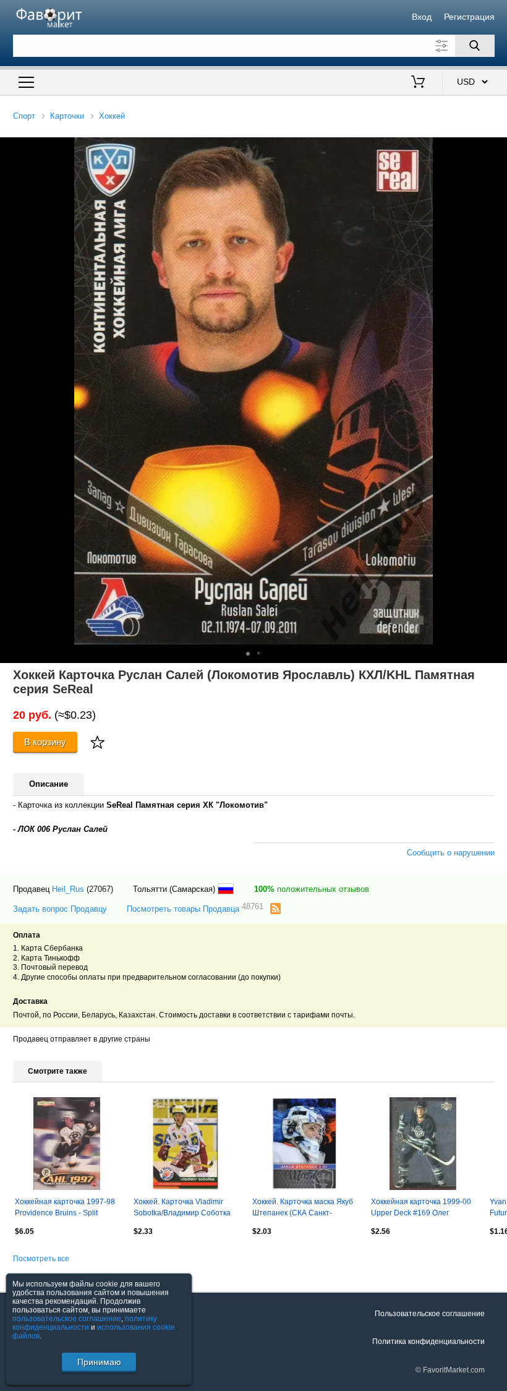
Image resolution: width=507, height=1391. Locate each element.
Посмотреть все (41, 1258)
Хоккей (112, 116)
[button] (248, 653)
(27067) (100, 889)
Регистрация (469, 17)
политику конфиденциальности (84, 1323)
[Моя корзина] (418, 83)
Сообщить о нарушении (451, 852)
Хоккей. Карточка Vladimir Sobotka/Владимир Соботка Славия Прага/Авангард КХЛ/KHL (182, 1208)
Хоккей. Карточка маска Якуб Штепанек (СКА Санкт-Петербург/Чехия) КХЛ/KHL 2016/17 (302, 1208)
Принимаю (99, 1362)
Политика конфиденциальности (428, 1341)
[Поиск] (475, 46)
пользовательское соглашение (66, 1318)
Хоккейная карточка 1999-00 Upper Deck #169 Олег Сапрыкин (421, 1208)
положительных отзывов (311, 889)
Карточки (67, 116)
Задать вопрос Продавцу (60, 909)
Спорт (24, 116)
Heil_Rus (68, 889)
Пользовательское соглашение (430, 1313)
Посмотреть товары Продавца (195, 908)
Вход (422, 17)
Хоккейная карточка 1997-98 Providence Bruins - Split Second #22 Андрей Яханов (65, 1208)
